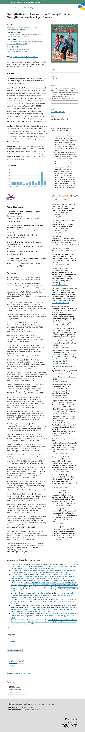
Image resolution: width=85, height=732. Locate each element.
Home (9, 8)
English (9, 638)
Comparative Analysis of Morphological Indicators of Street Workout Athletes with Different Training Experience (44, 608)
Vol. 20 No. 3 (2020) (27, 8)
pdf (55, 69)
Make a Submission (14, 651)
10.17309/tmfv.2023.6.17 (60, 347)
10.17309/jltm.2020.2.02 (60, 397)
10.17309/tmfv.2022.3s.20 (60, 453)
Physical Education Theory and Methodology (25, 2)
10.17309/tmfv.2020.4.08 (60, 303)
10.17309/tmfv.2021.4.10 (60, 471)
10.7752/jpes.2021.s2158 (60, 523)
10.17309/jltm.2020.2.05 (60, 413)
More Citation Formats (60, 102)
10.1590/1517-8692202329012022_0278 (65, 245)
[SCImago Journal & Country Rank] (19, 673)
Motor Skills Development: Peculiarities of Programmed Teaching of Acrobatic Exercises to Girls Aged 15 (44, 621)
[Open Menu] (7, 2)
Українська (11, 641)
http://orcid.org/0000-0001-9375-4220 (17, 51)
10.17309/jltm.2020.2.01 (60, 233)
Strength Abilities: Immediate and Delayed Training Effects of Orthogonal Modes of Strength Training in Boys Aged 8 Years (42, 576)
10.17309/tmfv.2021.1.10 (60, 325)
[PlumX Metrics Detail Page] (11, 197)
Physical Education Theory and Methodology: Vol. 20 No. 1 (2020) (33, 568)
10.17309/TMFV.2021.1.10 (60, 539)
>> (11, 627)
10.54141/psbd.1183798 (60, 435)
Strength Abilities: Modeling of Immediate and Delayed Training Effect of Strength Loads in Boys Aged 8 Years (44, 594)
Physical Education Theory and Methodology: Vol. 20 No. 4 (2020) (42, 596)
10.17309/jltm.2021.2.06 (60, 381)
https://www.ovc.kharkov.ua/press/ (34, 710)
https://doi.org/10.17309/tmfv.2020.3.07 (24, 57)
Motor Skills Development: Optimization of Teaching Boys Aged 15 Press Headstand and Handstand (44, 565)
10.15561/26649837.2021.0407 (62, 505)
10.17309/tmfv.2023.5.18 (60, 265)
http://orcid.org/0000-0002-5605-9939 (17, 44)
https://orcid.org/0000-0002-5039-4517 (17, 29)
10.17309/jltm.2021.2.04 (60, 285)
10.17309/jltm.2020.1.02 (60, 363)
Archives (15, 8)
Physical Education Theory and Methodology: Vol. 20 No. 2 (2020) (43, 579)
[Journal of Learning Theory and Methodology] (16, 694)
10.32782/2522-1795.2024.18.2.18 (63, 487)
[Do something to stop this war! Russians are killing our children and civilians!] (81, 7)
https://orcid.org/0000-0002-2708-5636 (17, 36)
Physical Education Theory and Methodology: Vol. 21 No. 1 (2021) (55, 585)
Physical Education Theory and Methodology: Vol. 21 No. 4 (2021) (33, 612)
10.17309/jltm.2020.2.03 (60, 217)
